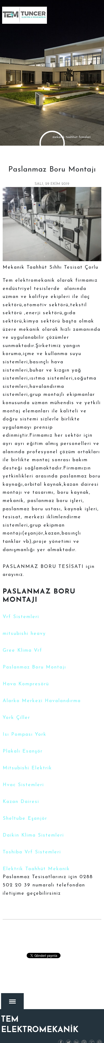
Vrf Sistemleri (21, 617)
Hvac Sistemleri (23, 785)
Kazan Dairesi (21, 801)
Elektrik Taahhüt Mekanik (36, 869)
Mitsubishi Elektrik (27, 768)
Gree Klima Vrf (22, 650)
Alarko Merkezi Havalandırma (42, 701)
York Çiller (16, 717)
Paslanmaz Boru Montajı (34, 667)
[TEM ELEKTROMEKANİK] (24, 15)
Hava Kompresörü (26, 684)
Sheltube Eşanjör (25, 818)
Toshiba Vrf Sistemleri (32, 852)
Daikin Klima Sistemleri (33, 835)
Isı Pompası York (24, 734)
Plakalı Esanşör (23, 751)
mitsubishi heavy (24, 633)
